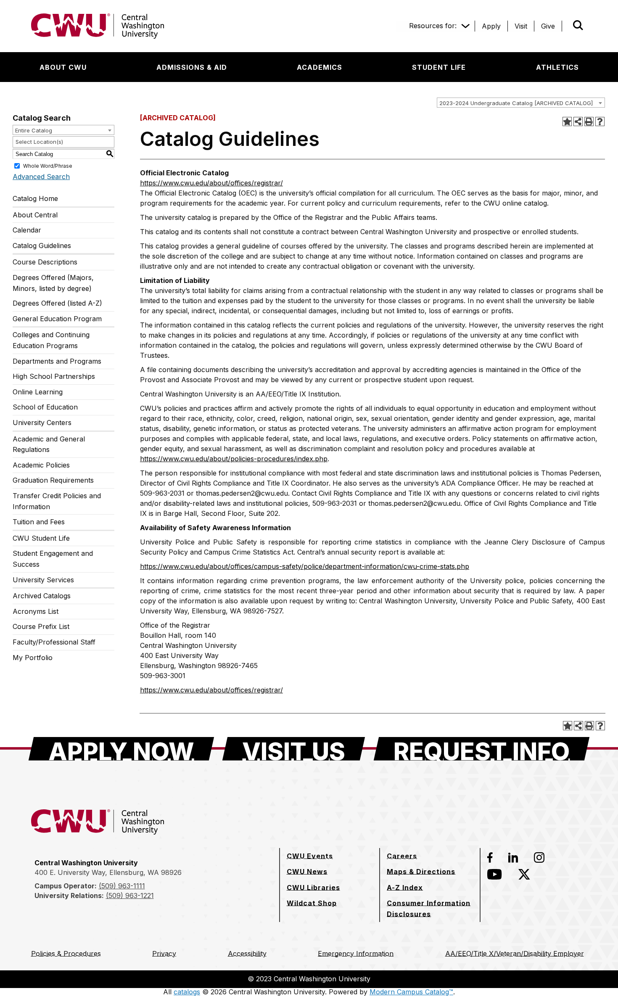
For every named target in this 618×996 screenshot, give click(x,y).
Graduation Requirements (53, 480)
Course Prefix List (41, 626)
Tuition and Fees (39, 522)
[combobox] (521, 103)
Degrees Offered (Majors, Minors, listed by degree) (53, 283)
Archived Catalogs (42, 596)
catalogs (187, 992)
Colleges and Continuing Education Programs (51, 340)
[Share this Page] (578, 121)
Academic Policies (41, 465)
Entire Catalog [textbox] (33, 130)
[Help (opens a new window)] (600, 121)
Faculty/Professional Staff (54, 642)
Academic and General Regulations (49, 444)
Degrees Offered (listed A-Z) (57, 303)
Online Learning (38, 392)
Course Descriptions (45, 262)
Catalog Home (35, 198)
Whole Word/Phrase (47, 166)
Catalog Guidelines (42, 245)
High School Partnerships (54, 376)
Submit (566, 26)
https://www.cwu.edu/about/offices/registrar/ (211, 183)
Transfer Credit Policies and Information (57, 501)
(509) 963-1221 (130, 895)
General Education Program (57, 318)
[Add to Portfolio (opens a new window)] (567, 121)
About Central (35, 215)
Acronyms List (35, 611)
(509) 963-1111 (122, 886)
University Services (43, 580)
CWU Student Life (41, 538)
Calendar (27, 230)
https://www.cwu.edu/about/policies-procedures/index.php (233, 458)
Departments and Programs (57, 361)
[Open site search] (578, 25)
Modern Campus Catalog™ (411, 992)
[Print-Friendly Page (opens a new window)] (589, 121)
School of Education (45, 407)
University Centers (42, 422)
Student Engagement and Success (53, 558)
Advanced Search (41, 176)
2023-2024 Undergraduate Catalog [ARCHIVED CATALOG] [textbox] (516, 103)
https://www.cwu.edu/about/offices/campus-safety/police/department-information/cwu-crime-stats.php (304, 566)
